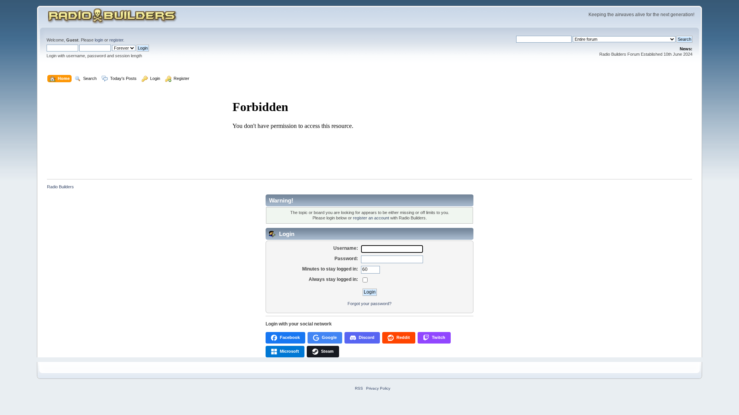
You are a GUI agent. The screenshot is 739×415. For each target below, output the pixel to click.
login (99, 40)
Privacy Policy (378, 388)
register (116, 40)
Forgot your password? (369, 303)
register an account (371, 218)
